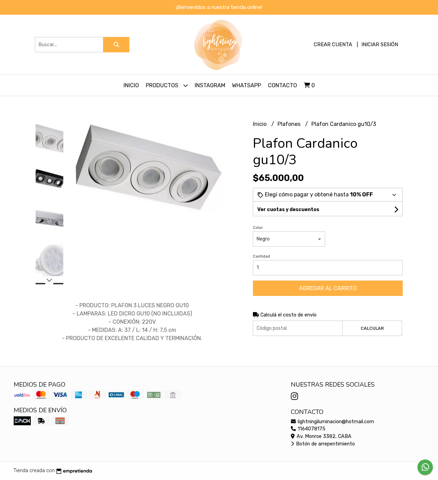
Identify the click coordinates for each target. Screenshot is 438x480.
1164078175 (310, 429)
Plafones (290, 124)
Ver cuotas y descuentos (288, 209)
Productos (163, 85)
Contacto (282, 85)
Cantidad (261, 256)
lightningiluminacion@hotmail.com (335, 422)
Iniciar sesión (379, 44)
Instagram (210, 85)
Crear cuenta (333, 44)
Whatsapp (246, 85)
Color (258, 227)
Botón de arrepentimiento (325, 444)
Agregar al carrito (328, 288)
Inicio (131, 85)
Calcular (372, 328)
